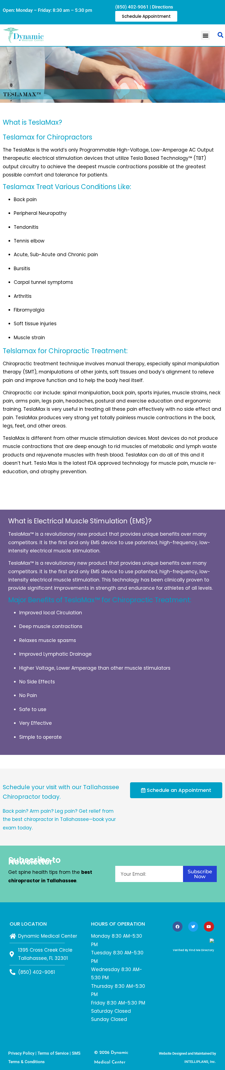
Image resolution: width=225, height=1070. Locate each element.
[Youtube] (209, 926)
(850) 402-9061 (132, 7)
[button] (205, 35)
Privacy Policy (21, 1053)
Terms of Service (53, 1053)
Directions (162, 7)
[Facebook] (177, 926)
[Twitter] (193, 926)
